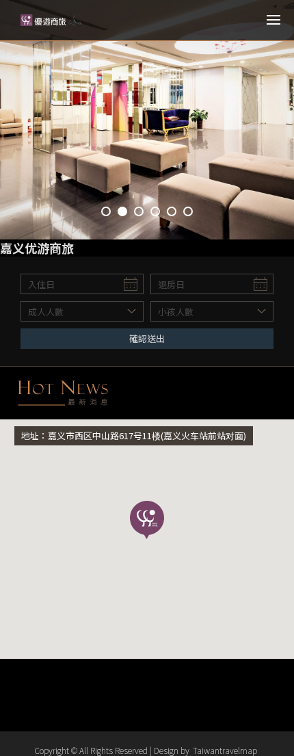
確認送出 (147, 338)
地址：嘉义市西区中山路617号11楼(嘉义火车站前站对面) (133, 435)
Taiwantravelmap (225, 750)
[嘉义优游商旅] (51, 20)
